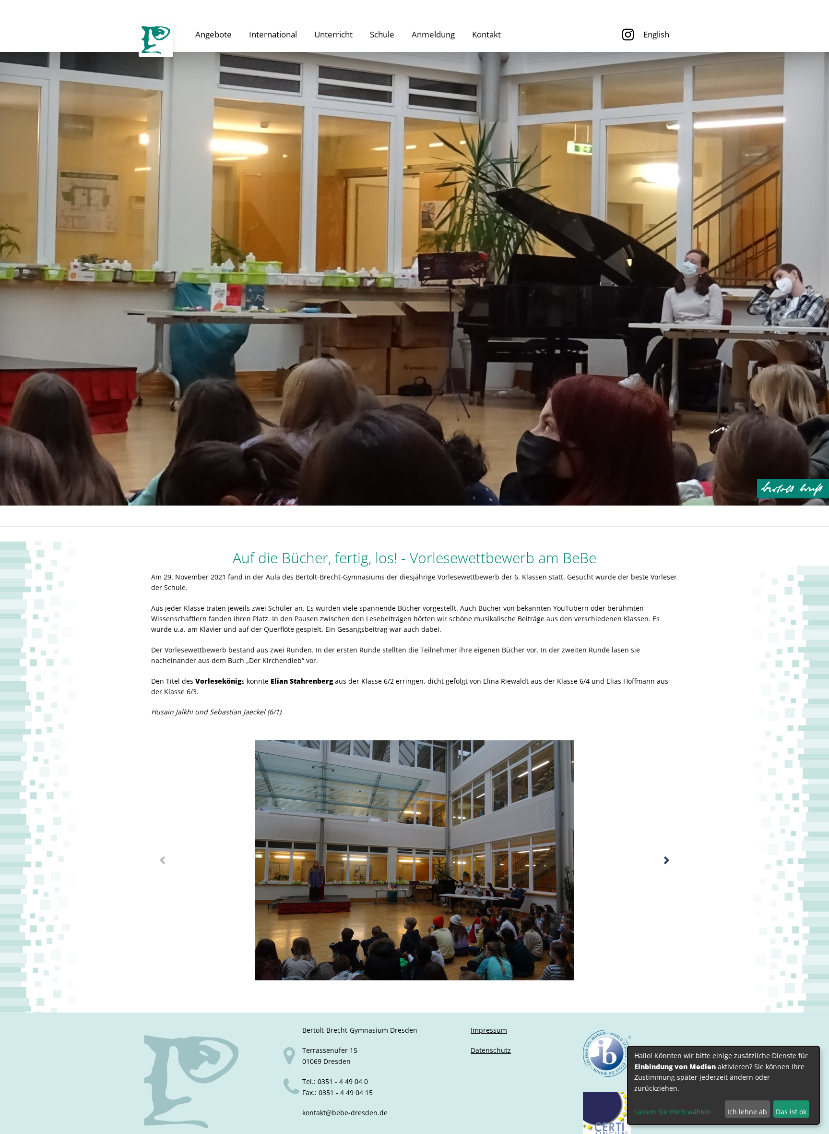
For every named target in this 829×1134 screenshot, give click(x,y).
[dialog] (723, 1085)
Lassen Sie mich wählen (672, 1111)
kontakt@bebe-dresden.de (345, 1112)
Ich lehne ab (747, 1111)
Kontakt (486, 34)
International (273, 34)
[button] (666, 860)
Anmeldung (433, 34)
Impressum (489, 1030)
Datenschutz (491, 1050)
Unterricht (333, 34)
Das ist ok (791, 1111)
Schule (382, 34)
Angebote (213, 34)
